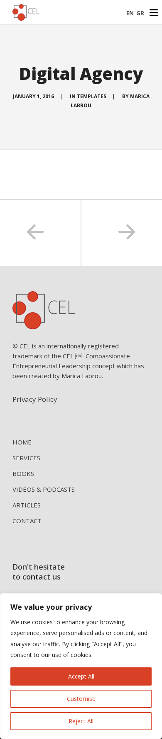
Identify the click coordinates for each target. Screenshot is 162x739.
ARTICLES (26, 505)
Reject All (81, 721)
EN (130, 13)
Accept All (81, 676)
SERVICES (26, 458)
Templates (91, 96)
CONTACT (27, 521)
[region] (81, 666)
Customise (81, 699)
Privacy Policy (34, 399)
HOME (22, 442)
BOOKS (23, 473)
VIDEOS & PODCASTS (43, 489)
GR (140, 13)
